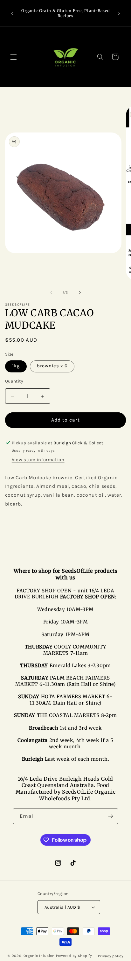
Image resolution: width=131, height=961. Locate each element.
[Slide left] (51, 293)
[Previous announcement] (12, 13)
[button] (13, 56)
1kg (16, 366)
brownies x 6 (52, 366)
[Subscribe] (110, 816)
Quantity (14, 381)
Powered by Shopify (74, 955)
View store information (38, 459)
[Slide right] (80, 293)
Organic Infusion (39, 955)
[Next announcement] (119, 13)
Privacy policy (110, 956)
